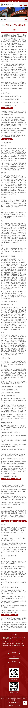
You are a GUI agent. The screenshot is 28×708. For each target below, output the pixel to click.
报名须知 (14, 657)
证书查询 (14, 661)
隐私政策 (3, 19)
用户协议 (10, 705)
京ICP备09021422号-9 (14, 702)
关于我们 (14, 652)
